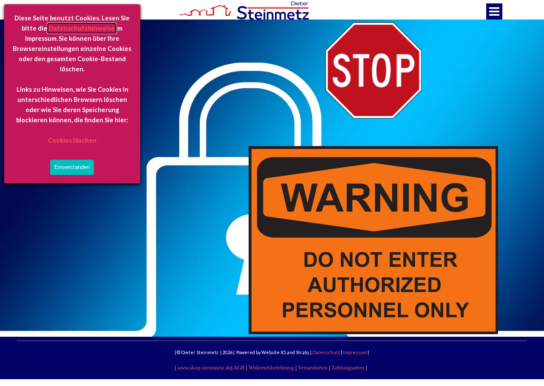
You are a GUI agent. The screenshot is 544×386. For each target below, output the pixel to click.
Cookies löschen (72, 140)
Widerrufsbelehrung (271, 367)
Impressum (355, 352)
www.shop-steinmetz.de (204, 367)
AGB (239, 367)
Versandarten (313, 367)
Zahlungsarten (348, 367)
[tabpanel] (272, 349)
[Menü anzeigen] (494, 11)
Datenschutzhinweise (82, 28)
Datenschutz (326, 352)
